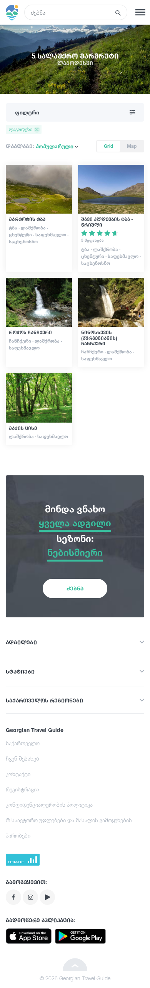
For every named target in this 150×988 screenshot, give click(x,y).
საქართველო (23, 743)
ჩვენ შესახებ (22, 758)
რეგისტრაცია (22, 789)
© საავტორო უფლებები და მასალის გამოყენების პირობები (69, 828)
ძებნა (75, 588)
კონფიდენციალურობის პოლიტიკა (49, 804)
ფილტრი (27, 112)
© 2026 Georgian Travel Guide (75, 978)
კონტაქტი (18, 774)
